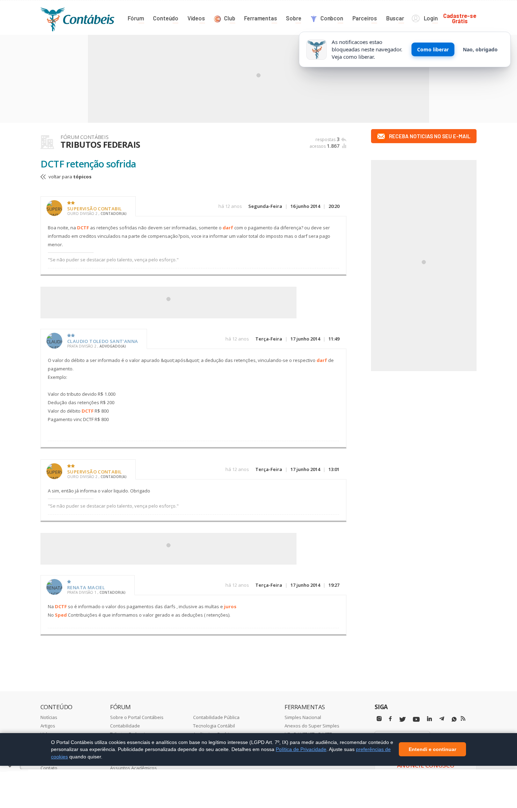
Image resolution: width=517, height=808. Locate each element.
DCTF (83, 227)
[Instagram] (379, 718)
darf (228, 227)
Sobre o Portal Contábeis (137, 717)
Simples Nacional (303, 717)
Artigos (47, 726)
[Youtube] (416, 719)
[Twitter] (402, 719)
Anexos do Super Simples (312, 726)
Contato (48, 768)
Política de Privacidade (301, 749)
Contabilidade (125, 726)
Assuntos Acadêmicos (133, 768)
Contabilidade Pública (216, 717)
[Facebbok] (390, 718)
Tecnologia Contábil (214, 726)
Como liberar (433, 49)
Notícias (48, 717)
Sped (61, 615)
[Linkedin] (429, 718)
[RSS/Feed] (463, 718)
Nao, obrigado (480, 49)
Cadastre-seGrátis (460, 18)
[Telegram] (441, 719)
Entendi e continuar (432, 749)
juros (230, 606)
